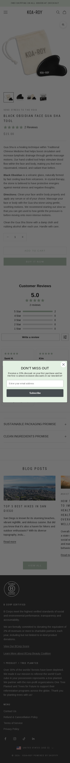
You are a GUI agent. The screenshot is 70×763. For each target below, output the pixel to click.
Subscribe (35, 393)
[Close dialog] (63, 364)
